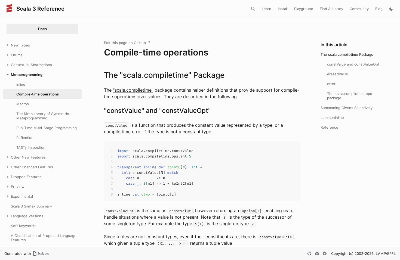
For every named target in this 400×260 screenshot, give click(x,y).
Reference (329, 127)
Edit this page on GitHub (125, 43)
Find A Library (331, 9)
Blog (379, 9)
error (331, 84)
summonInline (332, 117)
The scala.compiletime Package (347, 54)
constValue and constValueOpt (353, 64)
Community (359, 9)
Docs (42, 29)
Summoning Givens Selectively (347, 108)
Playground (303, 9)
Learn (266, 9)
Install (283, 9)
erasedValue (337, 74)
